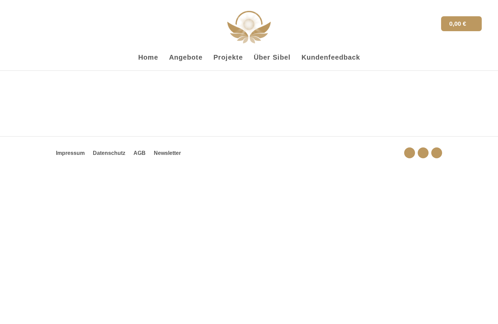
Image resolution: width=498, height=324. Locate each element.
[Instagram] (409, 152)
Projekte (228, 57)
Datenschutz (109, 153)
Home (148, 57)
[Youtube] (423, 152)
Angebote (186, 57)
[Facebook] (436, 152)
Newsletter (167, 153)
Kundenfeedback (331, 57)
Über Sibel (272, 57)
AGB (139, 153)
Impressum (70, 153)
